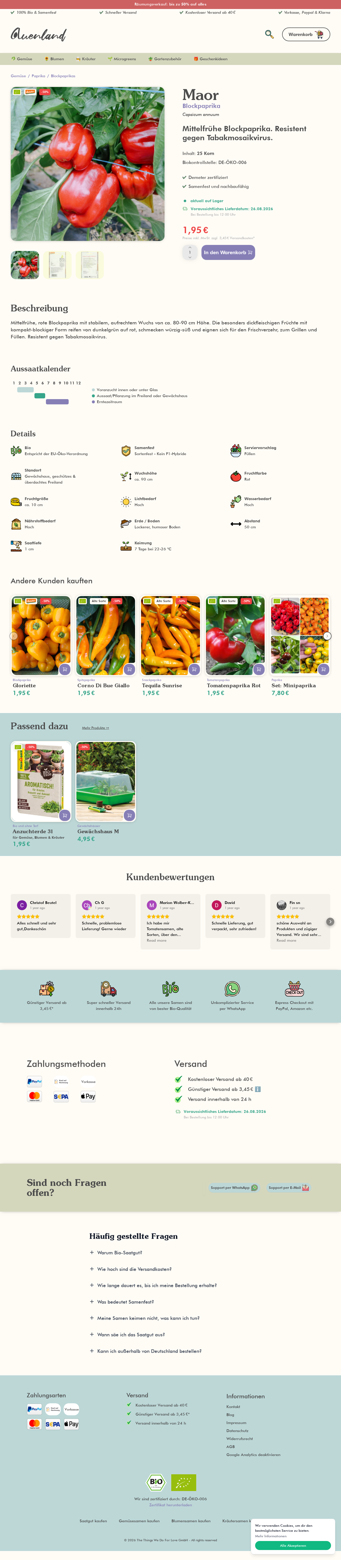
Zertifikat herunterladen (170, 1505)
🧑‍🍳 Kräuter (86, 58)
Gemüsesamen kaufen (139, 1521)
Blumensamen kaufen (190, 1521)
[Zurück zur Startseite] (39, 34)
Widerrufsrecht (239, 1438)
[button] (253, 237)
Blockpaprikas (63, 75)
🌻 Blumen (54, 58)
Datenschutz (237, 1430)
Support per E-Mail (285, 1188)
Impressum (236, 1422)
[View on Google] (22, 905)
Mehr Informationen (271, 1536)
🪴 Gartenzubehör (164, 58)
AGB (230, 1446)
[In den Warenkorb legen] (64, 669)
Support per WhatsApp (230, 1188)
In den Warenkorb (225, 252)
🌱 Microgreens (122, 58)
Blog (230, 1414)
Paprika (38, 75)
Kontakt (233, 1406)
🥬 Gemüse (21, 58)
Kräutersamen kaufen (241, 1521)
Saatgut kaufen (93, 1521)
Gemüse (18, 75)
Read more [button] (157, 940)
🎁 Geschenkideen (210, 58)
